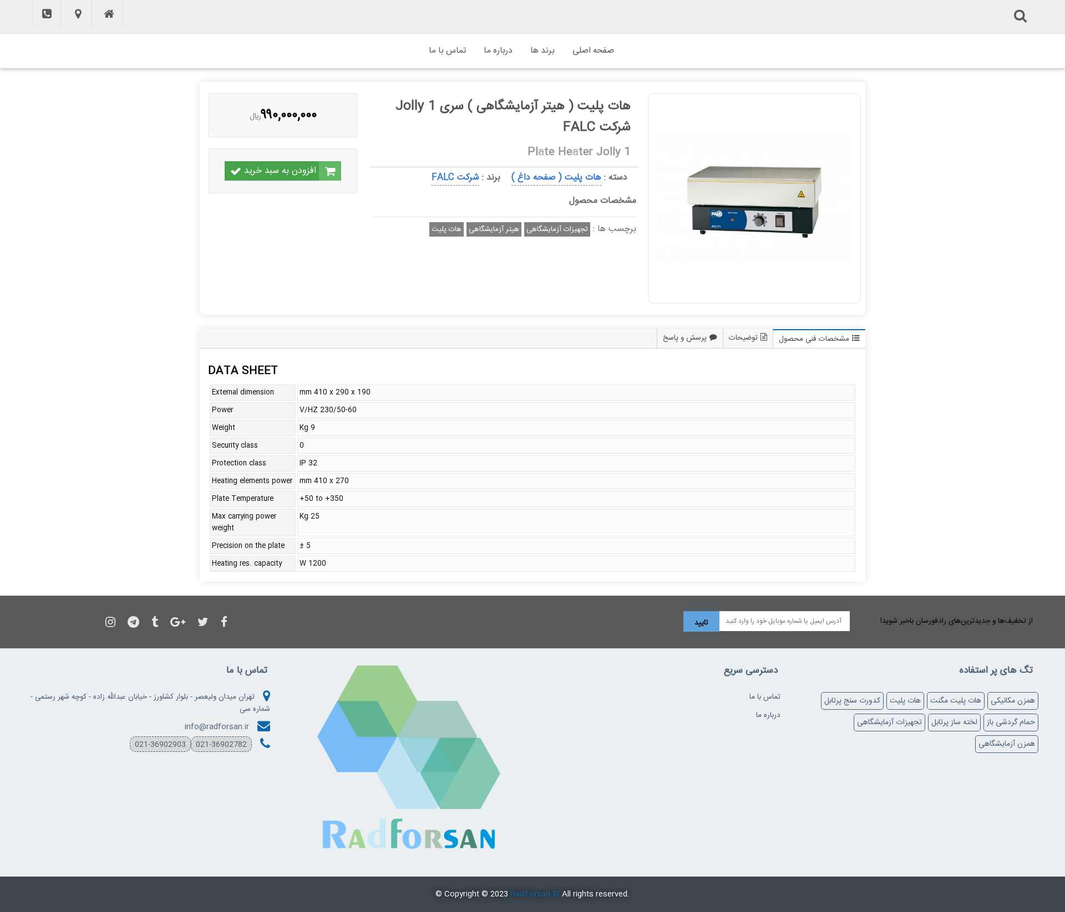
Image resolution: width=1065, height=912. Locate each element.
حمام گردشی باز (1011, 722)
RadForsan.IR (535, 894)
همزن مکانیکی (1013, 701)
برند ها (542, 51)
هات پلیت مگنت (955, 701)
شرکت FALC (455, 177)
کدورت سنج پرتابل (852, 701)
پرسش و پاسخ (685, 338)
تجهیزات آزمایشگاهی (557, 229)
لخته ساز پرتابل (954, 722)
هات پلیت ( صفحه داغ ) (556, 177)
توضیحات (743, 338)
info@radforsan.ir (217, 727)
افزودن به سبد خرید (280, 170)
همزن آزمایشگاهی (1006, 744)
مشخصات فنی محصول (814, 339)
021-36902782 (221, 745)
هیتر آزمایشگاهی (494, 229)
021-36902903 (160, 745)
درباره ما (498, 51)
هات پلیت (447, 229)
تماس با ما (447, 51)
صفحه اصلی (593, 51)
